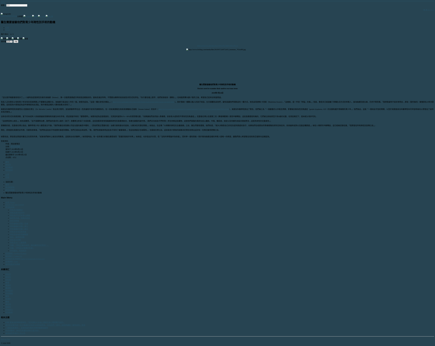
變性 (7, 162)
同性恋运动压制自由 (18, 232)
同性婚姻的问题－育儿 (19, 226)
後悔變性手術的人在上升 (15, 333)
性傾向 (8, 299)
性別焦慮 (9, 167)
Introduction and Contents (14, 205)
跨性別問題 (15, 147)
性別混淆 (9, 170)
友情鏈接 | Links (11, 262)
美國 (7, 283)
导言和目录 (9, 207)
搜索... (3, 5)
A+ (429, 10)
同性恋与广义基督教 (18, 243)
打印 (7, 28)
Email (7, 30)
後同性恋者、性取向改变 (20, 218)
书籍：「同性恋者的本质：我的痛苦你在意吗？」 (29, 245)
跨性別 (8, 165)
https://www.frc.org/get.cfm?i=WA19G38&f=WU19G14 (217, 46)
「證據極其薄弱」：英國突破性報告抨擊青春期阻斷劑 (26, 328)
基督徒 (8, 285)
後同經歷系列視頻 (12, 264)
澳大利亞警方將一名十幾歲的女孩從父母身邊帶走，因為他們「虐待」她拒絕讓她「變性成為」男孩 (45, 325)
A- (433, 10)
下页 (7, 177)
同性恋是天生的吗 (17, 213)
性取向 (8, 307)
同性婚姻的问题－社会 (19, 224)
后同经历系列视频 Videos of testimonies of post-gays (25, 259)
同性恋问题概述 (16, 210)
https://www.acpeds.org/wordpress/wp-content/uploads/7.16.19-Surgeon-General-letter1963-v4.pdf (193, 109)
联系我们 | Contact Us (13, 256)
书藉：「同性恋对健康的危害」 (22, 248)
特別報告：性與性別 (18, 251)
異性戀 (8, 304)
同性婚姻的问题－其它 (19, 229)
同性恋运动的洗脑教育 (19, 234)
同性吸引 (9, 310)
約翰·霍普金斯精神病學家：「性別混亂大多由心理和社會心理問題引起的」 (35, 322)
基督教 (8, 288)
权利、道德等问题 (17, 237)
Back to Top (5, 339)
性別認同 (9, 291)
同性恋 (8, 274)
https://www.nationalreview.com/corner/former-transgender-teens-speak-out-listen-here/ (143, 102)
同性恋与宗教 (15, 240)
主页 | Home (10, 202)
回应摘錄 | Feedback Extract (15, 253)
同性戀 (8, 280)
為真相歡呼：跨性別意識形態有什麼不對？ (22, 331)
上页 (7, 175)
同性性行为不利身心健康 (20, 215)
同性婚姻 (9, 293)
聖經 (7, 302)
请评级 (3, 41)
